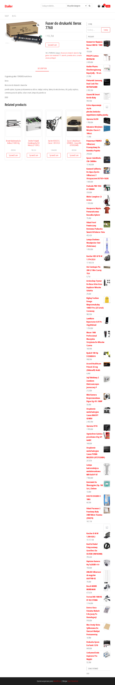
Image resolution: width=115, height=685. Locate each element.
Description (42, 68)
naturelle (64, 55)
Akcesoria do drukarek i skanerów (70, 53)
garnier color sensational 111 (53, 55)
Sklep (7, 16)
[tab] (43, 68)
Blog (14, 16)
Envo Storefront (73, 681)
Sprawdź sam (52, 45)
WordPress (57, 681)
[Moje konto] (99, 6)
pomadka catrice (71, 55)
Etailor (8, 6)
